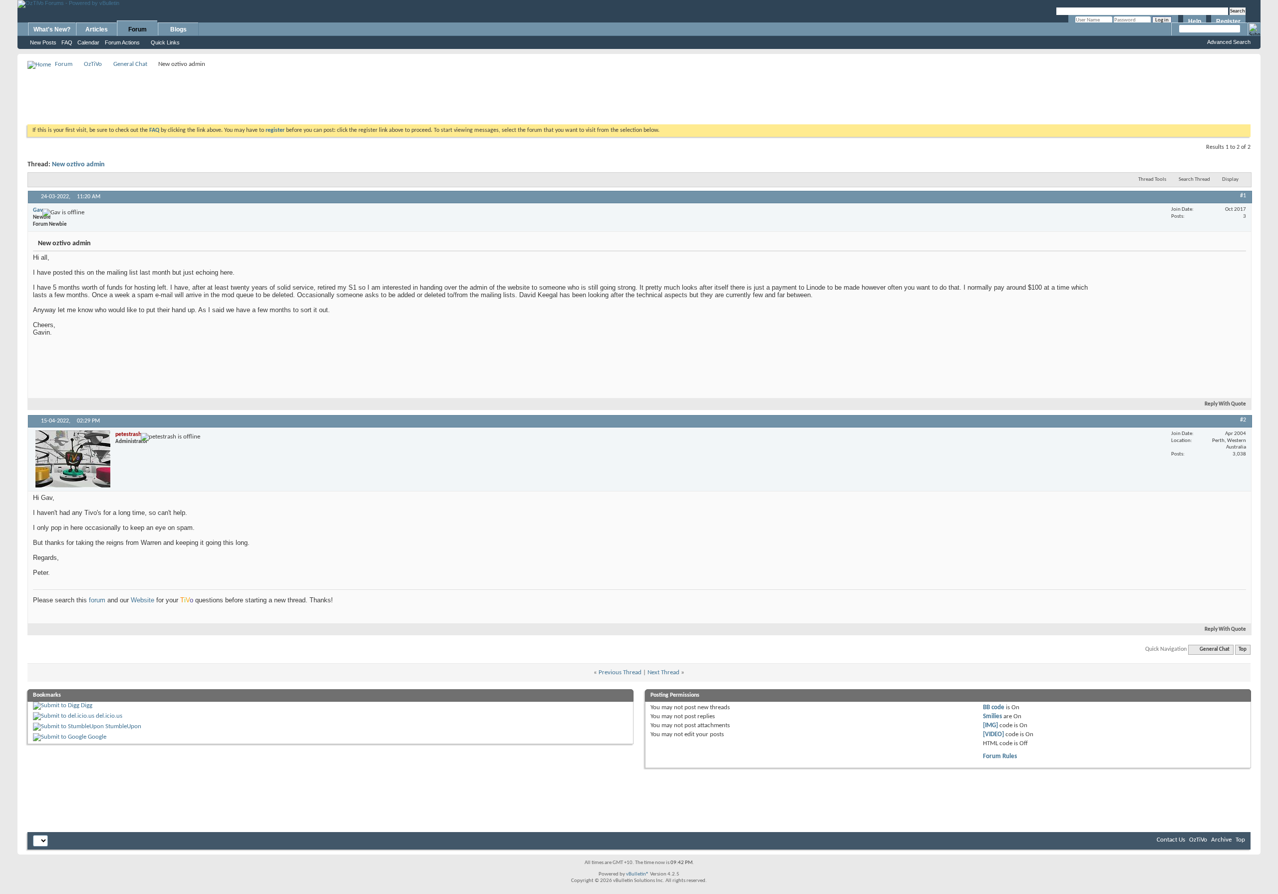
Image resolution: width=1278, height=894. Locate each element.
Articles (96, 29)
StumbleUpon (123, 726)
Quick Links (165, 42)
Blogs (178, 29)
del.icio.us (109, 716)
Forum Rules (1000, 756)
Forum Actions (122, 42)
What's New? (51, 29)
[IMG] (990, 725)
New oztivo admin (78, 164)
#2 (1243, 420)
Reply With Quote (1225, 404)
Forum (137, 29)
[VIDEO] (993, 734)
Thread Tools (1152, 179)
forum (97, 600)
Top (1243, 649)
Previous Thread (620, 672)
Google (97, 737)
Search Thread (1194, 179)
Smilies (992, 716)
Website (142, 600)
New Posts (43, 42)
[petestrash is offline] (72, 459)
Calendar (88, 42)
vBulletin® (637, 874)
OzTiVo (93, 64)
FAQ (66, 42)
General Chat (130, 64)
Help (1194, 21)
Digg (86, 705)
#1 (1243, 196)
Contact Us (1171, 840)
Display (1230, 179)
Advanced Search (1229, 42)
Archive (1221, 840)
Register (1228, 21)
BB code (993, 707)
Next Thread (663, 672)
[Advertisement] (639, 92)
